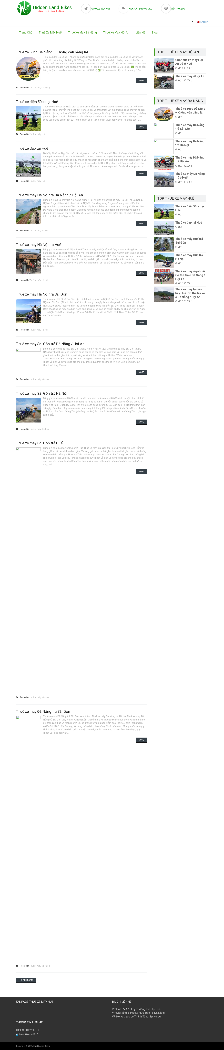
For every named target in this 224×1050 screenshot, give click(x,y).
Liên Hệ (140, 32)
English (204, 22)
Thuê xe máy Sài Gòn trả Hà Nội (41, 393)
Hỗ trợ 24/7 (178, 8)
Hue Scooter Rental (41, 1046)
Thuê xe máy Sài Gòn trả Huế (39, 443)
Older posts (26, 980)
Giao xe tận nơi (100, 8)
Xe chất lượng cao (140, 8)
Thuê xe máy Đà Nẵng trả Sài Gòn (43, 711)
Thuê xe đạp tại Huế (32, 148)
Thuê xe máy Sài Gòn (39, 379)
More (141, 80)
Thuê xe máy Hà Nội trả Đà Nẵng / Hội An (49, 195)
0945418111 (32, 1034)
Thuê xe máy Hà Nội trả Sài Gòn (41, 294)
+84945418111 (34, 1029)
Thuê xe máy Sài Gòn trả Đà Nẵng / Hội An (50, 344)
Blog (155, 32)
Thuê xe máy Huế (50, 32)
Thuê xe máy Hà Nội (39, 230)
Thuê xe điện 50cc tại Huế (37, 102)
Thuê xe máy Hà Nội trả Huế (38, 245)
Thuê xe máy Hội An (116, 32)
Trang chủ (25, 32)
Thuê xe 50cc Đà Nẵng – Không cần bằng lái (52, 52)
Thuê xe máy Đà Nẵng (82, 32)
